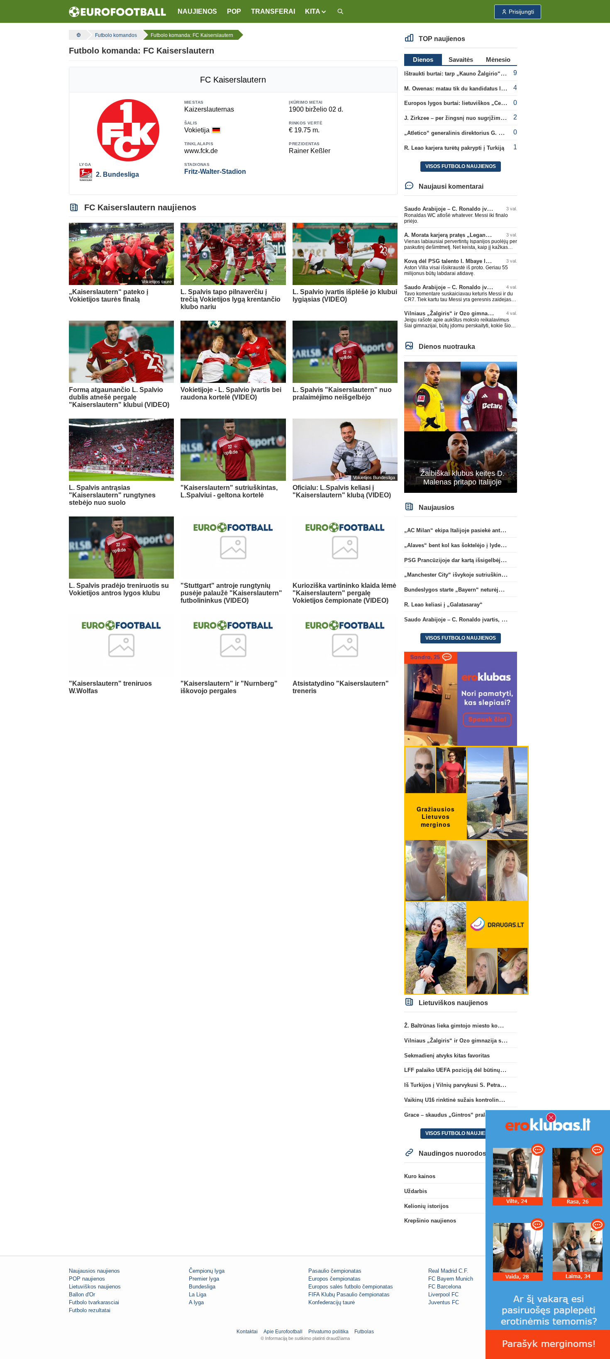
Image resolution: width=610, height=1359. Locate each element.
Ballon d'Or (82, 1294)
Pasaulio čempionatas (334, 1271)
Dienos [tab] (423, 59)
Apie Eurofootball (283, 1332)
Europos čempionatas (334, 1279)
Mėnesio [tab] (498, 59)
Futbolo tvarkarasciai (94, 1302)
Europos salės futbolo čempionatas (350, 1287)
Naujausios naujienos (94, 1271)
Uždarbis (415, 1191)
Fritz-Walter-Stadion (215, 171)
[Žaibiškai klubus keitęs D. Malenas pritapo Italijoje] (460, 426)
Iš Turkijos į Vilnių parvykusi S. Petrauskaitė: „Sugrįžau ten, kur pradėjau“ (500, 1085)
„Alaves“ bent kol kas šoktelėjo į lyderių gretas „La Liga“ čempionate (493, 545)
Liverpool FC (443, 1294)
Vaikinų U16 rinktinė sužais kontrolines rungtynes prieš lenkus (484, 1100)
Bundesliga (202, 1287)
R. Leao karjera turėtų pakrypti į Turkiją (454, 148)
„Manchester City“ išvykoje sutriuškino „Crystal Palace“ (476, 575)
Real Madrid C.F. (448, 1271)
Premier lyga (204, 1279)
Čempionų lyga (206, 1271)
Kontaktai (247, 1332)
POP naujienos (87, 1279)
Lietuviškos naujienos (95, 1287)
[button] (316, 12)
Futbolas (364, 1332)
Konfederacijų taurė (331, 1302)
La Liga (197, 1294)
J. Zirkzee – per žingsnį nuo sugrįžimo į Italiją (463, 118)
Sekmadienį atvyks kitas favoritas (447, 1055)
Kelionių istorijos (426, 1206)
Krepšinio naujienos (430, 1221)
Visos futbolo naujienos (460, 166)
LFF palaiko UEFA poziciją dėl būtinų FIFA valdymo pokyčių (481, 1070)
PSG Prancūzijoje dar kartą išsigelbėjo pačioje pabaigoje (477, 560)
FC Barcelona (444, 1287)
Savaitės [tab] (461, 59)
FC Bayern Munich (450, 1279)
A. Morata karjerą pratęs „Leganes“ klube (457, 235)
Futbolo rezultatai (89, 1310)
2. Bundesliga (117, 174)
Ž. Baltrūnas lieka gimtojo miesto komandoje (462, 1026)
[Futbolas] (77, 35)
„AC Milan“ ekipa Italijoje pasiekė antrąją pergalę (467, 530)
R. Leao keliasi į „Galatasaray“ (443, 605)
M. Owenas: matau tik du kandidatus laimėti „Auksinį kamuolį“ (485, 88)
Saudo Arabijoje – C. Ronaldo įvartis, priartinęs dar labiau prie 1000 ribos (498, 619)
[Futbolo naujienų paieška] (340, 12)
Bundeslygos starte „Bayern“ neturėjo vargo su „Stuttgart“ (479, 590)
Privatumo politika (328, 1332)
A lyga (196, 1302)
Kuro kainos (419, 1176)
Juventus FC (443, 1302)
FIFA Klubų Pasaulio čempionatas (349, 1294)
